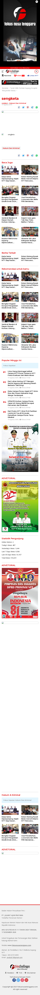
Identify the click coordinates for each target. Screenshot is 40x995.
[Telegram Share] (32, 107)
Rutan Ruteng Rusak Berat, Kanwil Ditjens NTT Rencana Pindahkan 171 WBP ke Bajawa (29, 179)
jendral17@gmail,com (14, 957)
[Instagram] (22, 980)
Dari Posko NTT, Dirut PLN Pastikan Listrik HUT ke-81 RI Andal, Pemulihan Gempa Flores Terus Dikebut (22, 414)
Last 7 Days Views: (9, 551)
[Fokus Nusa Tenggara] (12, 71)
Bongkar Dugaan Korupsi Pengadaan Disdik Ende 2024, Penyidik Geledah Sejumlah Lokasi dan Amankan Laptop (10, 199)
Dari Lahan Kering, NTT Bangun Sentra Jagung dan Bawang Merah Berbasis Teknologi (22, 383)
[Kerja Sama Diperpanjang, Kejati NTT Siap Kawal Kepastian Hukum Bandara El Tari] (10, 170)
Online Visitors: (7, 542)
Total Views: (6, 558)
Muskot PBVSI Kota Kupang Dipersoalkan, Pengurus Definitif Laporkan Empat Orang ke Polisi (9, 241)
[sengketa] (10, 138)
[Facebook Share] (19, 107)
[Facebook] (14, 980)
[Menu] (3, 71)
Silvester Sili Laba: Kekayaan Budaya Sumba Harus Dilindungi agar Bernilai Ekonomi (28, 241)
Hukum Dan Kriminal (17, 103)
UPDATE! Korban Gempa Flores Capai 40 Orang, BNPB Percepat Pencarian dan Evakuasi (21, 403)
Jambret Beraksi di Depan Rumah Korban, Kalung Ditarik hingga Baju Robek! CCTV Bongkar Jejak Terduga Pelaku (9, 220)
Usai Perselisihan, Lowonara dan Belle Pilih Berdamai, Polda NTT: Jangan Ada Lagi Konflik (29, 199)
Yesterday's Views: (8, 548)
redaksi (5, 103)
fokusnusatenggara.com (21, 945)
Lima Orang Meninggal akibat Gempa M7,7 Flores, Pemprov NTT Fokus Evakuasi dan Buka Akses (21, 373)
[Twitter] (18, 980)
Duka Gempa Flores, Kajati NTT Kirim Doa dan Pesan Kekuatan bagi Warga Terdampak (23, 393)
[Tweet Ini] (23, 107)
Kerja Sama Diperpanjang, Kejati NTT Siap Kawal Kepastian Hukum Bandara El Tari (10, 179)
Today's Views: (7, 545)
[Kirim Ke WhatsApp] (36, 107)
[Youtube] (26, 980)
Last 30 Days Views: (9, 555)
